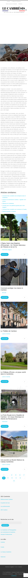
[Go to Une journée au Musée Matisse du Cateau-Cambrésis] (14, 444)
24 (11, 475)
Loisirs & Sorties (6, 333)
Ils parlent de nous (5, 502)
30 (12, 478)
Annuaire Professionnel (6, 534)
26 (19, 475)
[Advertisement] (14, 29)
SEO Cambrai (4, 510)
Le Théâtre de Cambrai (9, 331)
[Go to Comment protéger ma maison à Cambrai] (14, 272)
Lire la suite (4, 254)
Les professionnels (5, 506)
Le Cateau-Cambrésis (6, 552)
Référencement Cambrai (7, 499)
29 (7, 478)
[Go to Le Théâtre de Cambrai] (14, 315)
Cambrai (3, 542)
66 (14, 480)
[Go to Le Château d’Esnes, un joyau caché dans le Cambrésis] (14, 356)
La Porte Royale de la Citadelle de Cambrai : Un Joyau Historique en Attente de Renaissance (12, 417)
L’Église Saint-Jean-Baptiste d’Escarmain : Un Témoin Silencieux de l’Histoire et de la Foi (13, 245)
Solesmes (3, 556)
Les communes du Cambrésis (8, 532)
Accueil (12, 54)
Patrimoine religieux (7, 249)
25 (15, 475)
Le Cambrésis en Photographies (8, 530)
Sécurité (4, 292)
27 (24, 475)
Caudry (2, 547)
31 (16, 478)
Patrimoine (4, 421)
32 (20, 478)
